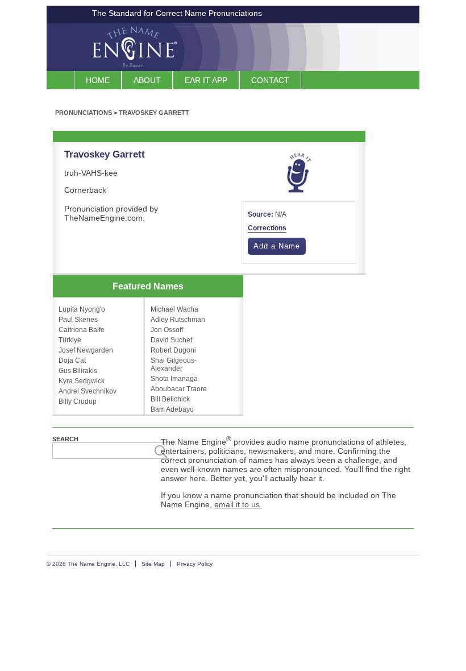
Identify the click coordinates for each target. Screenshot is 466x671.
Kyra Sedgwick (82, 381)
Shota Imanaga (174, 379)
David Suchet (171, 340)
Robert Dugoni (173, 350)
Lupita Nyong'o (82, 309)
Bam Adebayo (172, 409)
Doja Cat (72, 361)
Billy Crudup (78, 401)
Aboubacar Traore (179, 389)
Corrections (267, 228)
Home (98, 80)
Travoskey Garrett (154, 112)
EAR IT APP (206, 80)
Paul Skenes (78, 320)
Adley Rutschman (178, 320)
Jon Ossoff (167, 330)
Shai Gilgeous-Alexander (174, 364)
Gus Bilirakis (78, 371)
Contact (270, 80)
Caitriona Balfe (82, 330)
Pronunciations (83, 112)
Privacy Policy (195, 564)
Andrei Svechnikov (87, 391)
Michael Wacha (174, 309)
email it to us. (238, 504)
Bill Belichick (170, 399)
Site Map (153, 564)
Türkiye (70, 340)
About (147, 80)
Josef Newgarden (86, 350)
